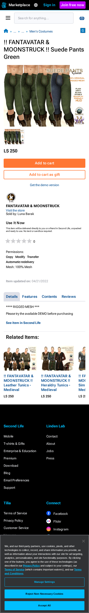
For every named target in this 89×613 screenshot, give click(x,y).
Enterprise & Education (20, 451)
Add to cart (44, 163)
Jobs (50, 451)
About (50, 443)
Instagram (60, 529)
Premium (10, 458)
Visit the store (15, 210)
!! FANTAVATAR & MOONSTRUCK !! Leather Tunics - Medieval (18, 383)
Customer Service (16, 528)
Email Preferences (16, 480)
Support (9, 487)
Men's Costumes (41, 31)
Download (11, 465)
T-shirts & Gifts (14, 443)
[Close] (84, 541)
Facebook (60, 513)
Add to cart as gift (44, 174)
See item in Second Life (23, 323)
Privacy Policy (13, 520)
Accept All (44, 605)
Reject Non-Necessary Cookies (44, 593)
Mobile (8, 436)
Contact (52, 436)
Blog (7, 473)
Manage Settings (44, 581)
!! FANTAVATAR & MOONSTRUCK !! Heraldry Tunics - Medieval (56, 383)
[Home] (6, 31)
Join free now (72, 5)
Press (50, 458)
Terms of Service (15, 513)
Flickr (57, 521)
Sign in (49, 5)
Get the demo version (44, 185)
